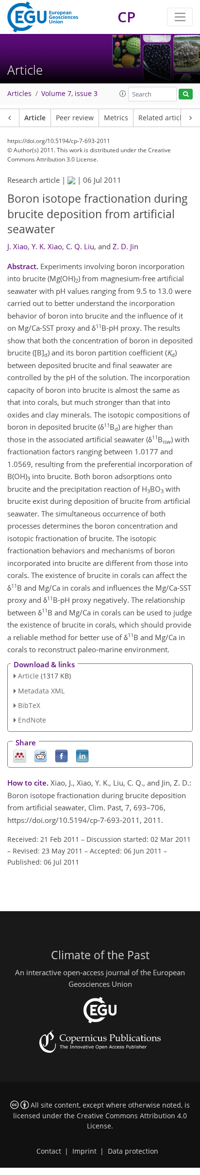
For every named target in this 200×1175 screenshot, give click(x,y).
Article (35, 117)
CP (126, 17)
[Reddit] (40, 755)
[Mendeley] (19, 755)
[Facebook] (61, 755)
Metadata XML (41, 690)
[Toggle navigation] (180, 17)
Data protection (133, 1151)
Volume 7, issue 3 (69, 93)
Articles (19, 93)
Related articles (163, 117)
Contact (48, 1151)
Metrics (116, 117)
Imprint (84, 1151)
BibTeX (29, 705)
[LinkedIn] (82, 755)
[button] (122, 93)
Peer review (75, 117)
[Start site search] (186, 94)
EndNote (32, 719)
